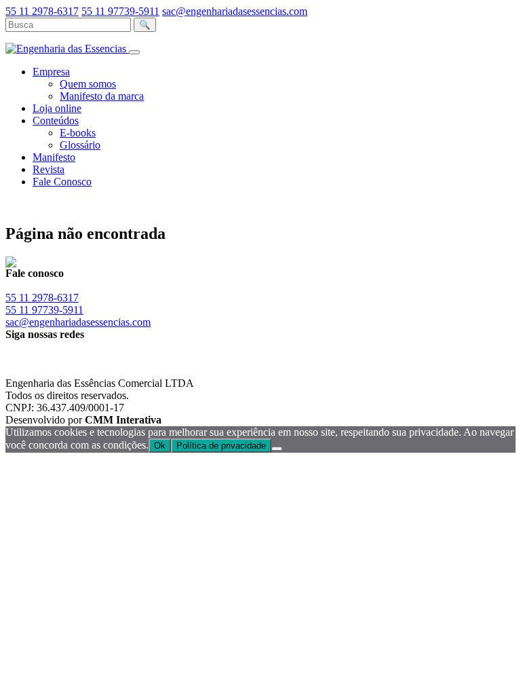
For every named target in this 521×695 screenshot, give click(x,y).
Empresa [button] (51, 71)
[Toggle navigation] (134, 52)
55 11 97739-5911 (120, 11)
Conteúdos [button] (56, 120)
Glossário (80, 145)
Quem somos (88, 84)
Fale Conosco (62, 181)
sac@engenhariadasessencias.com (234, 11)
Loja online (57, 108)
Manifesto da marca (102, 96)
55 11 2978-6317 (42, 11)
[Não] (276, 449)
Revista (48, 169)
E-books (78, 132)
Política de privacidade (221, 445)
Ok (160, 445)
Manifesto (54, 157)
